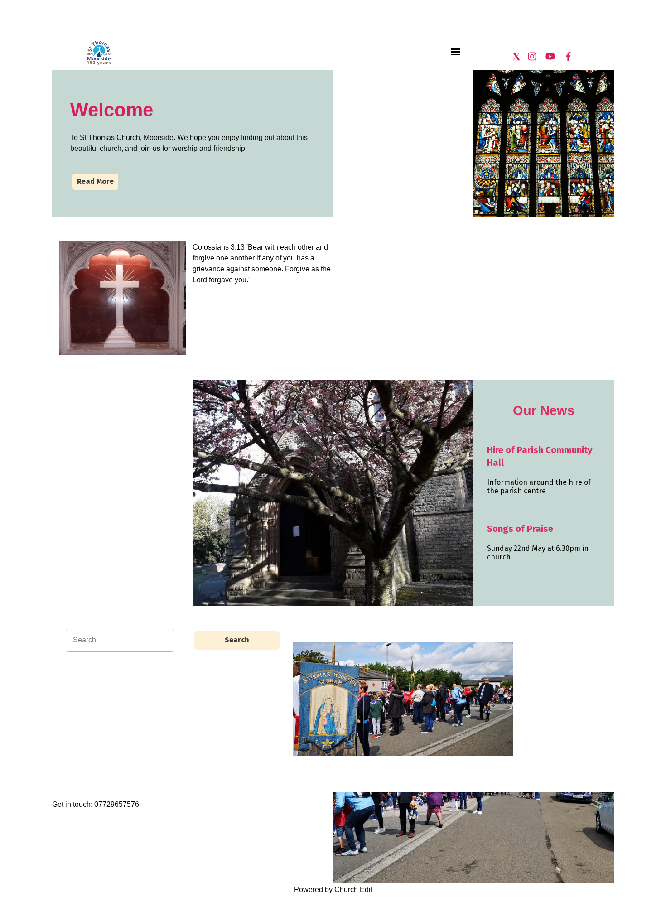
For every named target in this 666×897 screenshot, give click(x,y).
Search (237, 640)
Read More (95, 181)
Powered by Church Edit (333, 889)
